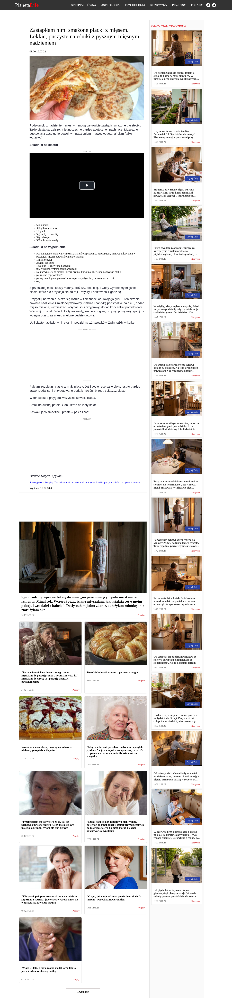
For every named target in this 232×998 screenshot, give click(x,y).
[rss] (208, 5)
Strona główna (83, 5)
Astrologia (110, 5)
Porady (197, 5)
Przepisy (179, 5)
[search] (214, 5)
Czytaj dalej (83, 991)
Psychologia (135, 5)
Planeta (27, 5)
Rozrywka (158, 5)
